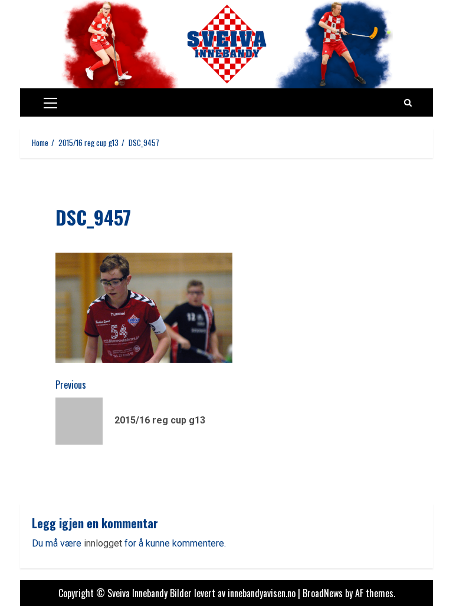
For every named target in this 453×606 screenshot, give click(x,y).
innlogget (103, 543)
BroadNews (323, 593)
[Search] (408, 102)
